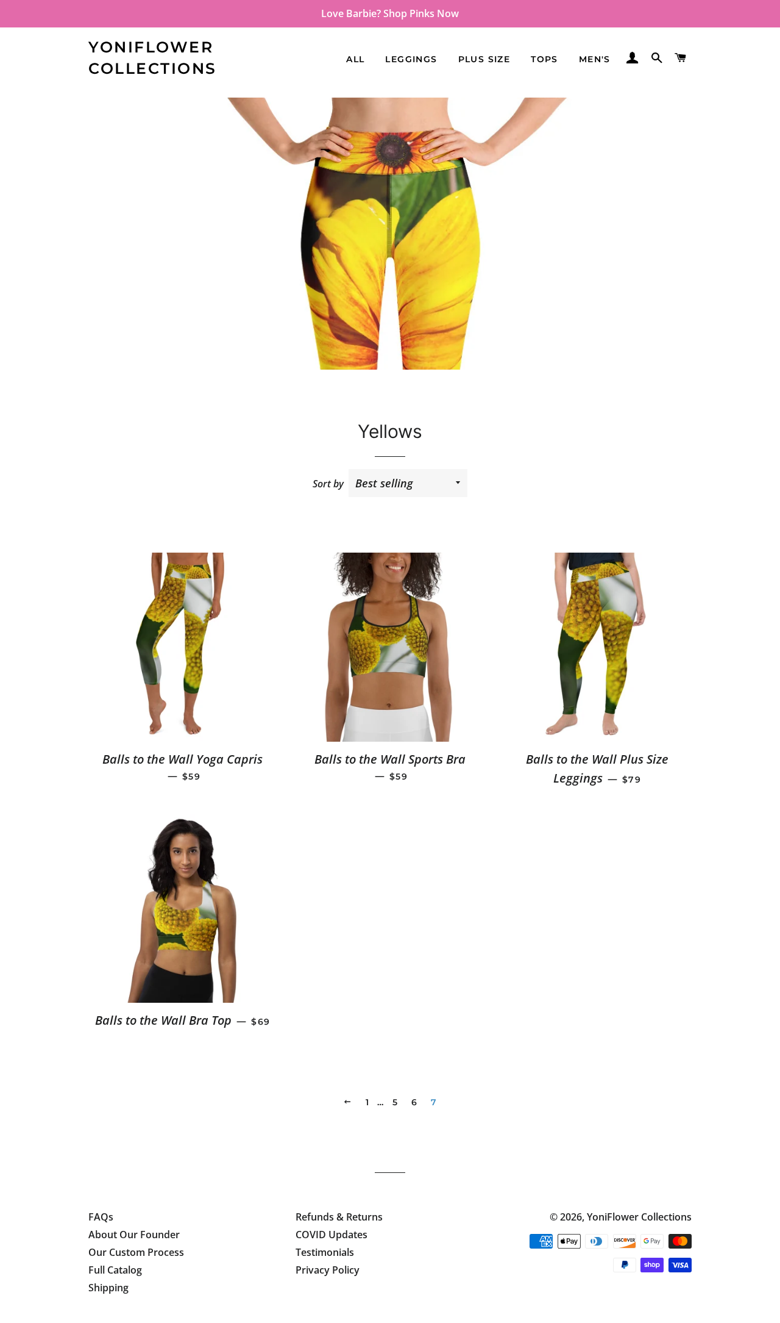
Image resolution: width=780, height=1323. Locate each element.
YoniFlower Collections (152, 57)
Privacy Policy (328, 1270)
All (355, 59)
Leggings (411, 59)
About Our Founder (134, 1234)
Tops (544, 59)
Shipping (108, 1287)
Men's (595, 59)
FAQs (100, 1217)
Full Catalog (115, 1270)
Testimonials (325, 1252)
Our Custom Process (136, 1252)
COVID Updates (331, 1234)
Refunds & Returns (339, 1217)
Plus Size (484, 59)
